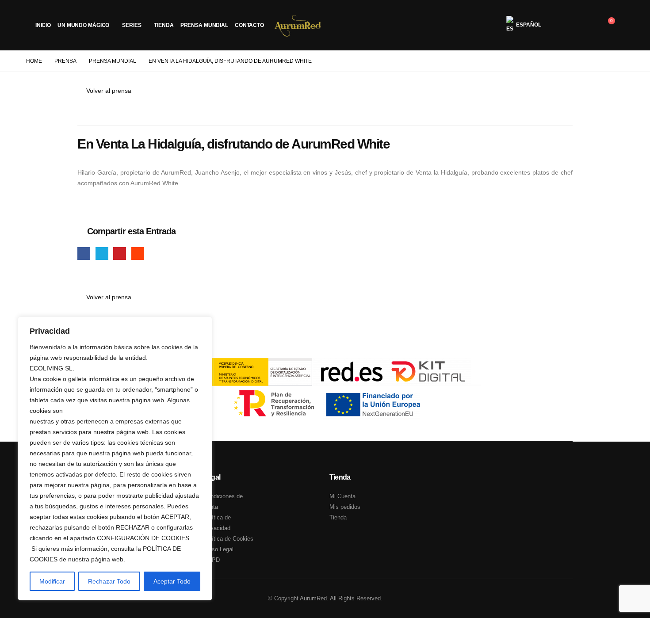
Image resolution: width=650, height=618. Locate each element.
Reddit (137, 253)
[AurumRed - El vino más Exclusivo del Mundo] (298, 25)
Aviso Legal (218, 549)
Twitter (102, 253)
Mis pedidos (344, 507)
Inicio (43, 25)
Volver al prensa (107, 90)
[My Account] (563, 25)
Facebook (83, 253)
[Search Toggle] (585, 25)
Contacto (249, 25)
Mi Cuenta (342, 496)
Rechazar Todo (109, 581)
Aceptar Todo (172, 581)
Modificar (52, 581)
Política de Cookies (228, 538)
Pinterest (119, 253)
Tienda (163, 25)
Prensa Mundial (204, 25)
